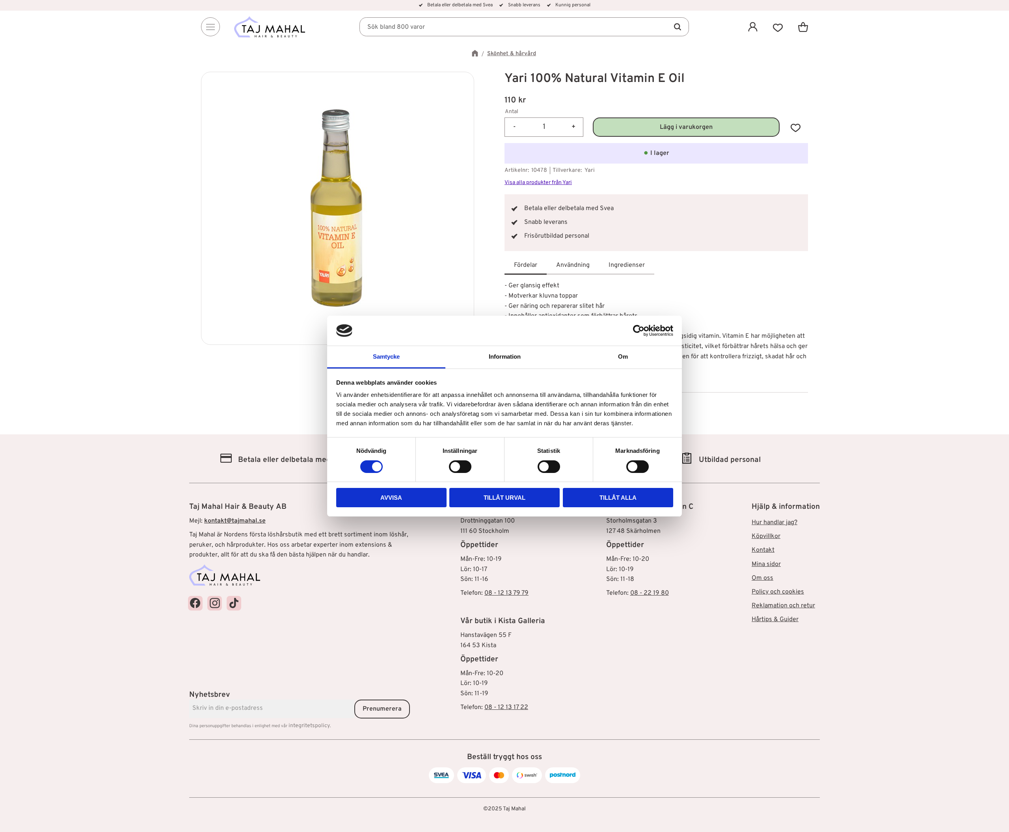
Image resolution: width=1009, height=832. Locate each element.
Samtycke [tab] (386, 356)
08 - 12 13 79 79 (506, 593)
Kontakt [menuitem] (763, 550)
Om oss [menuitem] (762, 578)
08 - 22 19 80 (649, 593)
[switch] (460, 466)
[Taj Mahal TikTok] (234, 603)
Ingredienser (627, 265)
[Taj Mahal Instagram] (214, 603)
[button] (778, 27)
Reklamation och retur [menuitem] (783, 606)
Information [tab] (505, 356)
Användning (573, 265)
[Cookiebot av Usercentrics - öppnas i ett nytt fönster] (638, 331)
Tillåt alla (618, 497)
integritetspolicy (309, 725)
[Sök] (677, 27)
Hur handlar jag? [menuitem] (774, 523)
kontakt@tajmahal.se (235, 521)
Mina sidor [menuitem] (766, 564)
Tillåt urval (504, 497)
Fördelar (525, 265)
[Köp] (686, 127)
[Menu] (210, 26)
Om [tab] (623, 356)
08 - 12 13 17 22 (506, 707)
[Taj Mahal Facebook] (195, 603)
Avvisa (391, 497)
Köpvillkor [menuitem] (766, 536)
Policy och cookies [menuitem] (778, 592)
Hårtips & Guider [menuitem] (775, 620)
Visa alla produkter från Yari (538, 182)
